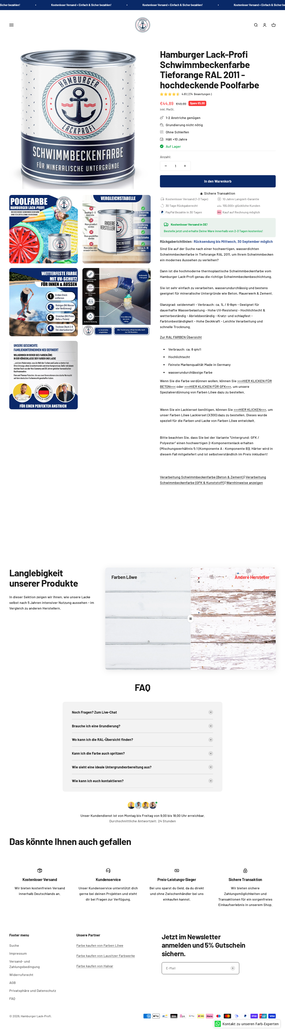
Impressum (18, 953)
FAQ (12, 998)
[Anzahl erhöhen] (185, 166)
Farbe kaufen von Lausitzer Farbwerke (105, 955)
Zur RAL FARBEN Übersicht (181, 337)
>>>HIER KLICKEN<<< (250, 409)
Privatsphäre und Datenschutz (32, 990)
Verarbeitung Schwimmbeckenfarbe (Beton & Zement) (202, 477)
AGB (12, 982)
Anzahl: (165, 157)
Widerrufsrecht (21, 974)
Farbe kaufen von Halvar (94, 966)
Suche (14, 945)
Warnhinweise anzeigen (244, 482)
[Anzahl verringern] (165, 166)
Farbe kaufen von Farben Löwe (99, 945)
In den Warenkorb (217, 181)
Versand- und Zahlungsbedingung (24, 964)
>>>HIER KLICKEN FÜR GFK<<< (207, 386)
